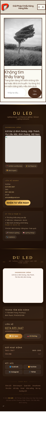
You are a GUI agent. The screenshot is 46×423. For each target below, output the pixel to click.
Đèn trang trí (17, 386)
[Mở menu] (39, 7)
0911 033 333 (9, 192)
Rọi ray (38, 388)
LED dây (16, 388)
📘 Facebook (13, 367)
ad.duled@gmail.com (12, 197)
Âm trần (8, 388)
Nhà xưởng (30, 388)
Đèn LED (8, 386)
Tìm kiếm (35, 92)
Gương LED (23, 391)
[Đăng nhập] (42, 7)
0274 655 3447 (10, 187)
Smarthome (36, 386)
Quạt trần (27, 386)
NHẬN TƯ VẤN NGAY (18, 202)
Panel (22, 388)
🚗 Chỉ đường (32, 336)
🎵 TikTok (32, 372)
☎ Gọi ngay (13, 336)
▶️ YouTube (32, 367)
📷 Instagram (14, 372)
